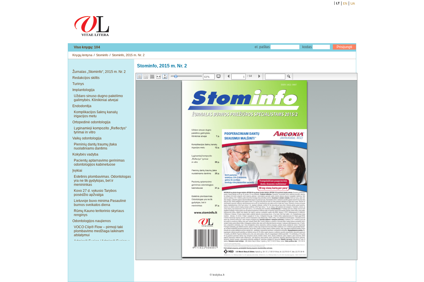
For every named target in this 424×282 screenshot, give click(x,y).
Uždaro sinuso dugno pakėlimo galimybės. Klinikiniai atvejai (98, 98)
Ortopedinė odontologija (91, 122)
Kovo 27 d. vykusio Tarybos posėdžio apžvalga (95, 193)
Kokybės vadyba (85, 154)
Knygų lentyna (82, 55)
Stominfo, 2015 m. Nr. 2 (128, 55)
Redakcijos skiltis (86, 78)
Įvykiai (77, 171)
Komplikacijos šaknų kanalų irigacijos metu (96, 114)
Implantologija (83, 90)
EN (345, 3)
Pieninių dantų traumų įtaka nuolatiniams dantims (95, 146)
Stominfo (102, 55)
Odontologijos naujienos (91, 221)
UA (352, 3)
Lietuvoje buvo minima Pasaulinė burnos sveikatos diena (100, 203)
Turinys (78, 84)
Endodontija (81, 106)
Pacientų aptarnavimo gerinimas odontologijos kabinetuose (99, 162)
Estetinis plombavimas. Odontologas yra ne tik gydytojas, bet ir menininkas (102, 181)
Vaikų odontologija (87, 138)
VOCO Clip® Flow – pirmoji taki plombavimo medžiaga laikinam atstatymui (99, 231)
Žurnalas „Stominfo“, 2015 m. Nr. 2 (99, 72)
